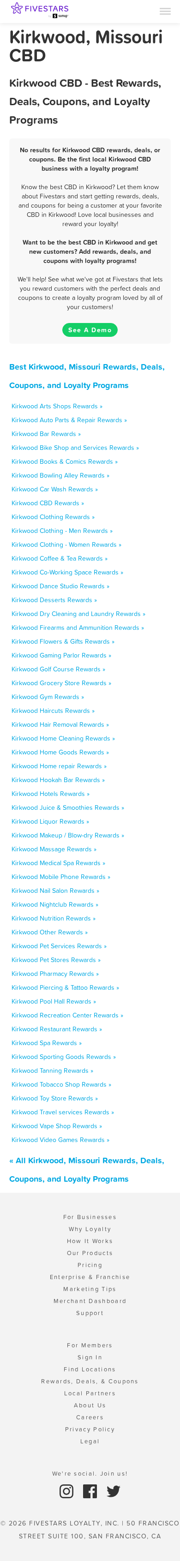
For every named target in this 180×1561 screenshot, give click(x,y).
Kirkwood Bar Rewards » (46, 433)
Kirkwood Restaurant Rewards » (57, 1029)
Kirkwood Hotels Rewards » (51, 793)
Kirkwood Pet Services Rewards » (59, 946)
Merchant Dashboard (90, 1301)
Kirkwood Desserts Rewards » (54, 599)
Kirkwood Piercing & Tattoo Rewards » (65, 987)
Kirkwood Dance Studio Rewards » (60, 586)
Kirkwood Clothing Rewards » (53, 516)
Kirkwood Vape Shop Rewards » (57, 1125)
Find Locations (90, 1369)
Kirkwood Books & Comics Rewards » (65, 461)
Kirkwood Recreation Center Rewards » (67, 1015)
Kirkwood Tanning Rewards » (52, 1070)
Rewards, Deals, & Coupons (90, 1381)
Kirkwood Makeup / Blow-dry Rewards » (68, 835)
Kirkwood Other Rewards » (50, 932)
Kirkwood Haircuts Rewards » (53, 710)
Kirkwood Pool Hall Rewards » (54, 1001)
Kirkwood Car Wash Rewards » (55, 489)
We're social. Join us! (90, 1473)
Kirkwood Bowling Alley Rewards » (60, 475)
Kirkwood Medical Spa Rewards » (58, 862)
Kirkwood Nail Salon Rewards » (55, 890)
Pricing (90, 1265)
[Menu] (165, 10)
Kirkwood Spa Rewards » (47, 1042)
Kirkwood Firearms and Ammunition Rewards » (78, 627)
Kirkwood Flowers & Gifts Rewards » (63, 641)
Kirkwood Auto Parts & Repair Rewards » (69, 420)
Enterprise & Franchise (90, 1277)
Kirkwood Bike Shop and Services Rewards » (75, 447)
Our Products (90, 1253)
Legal (90, 1441)
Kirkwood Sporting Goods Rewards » (64, 1056)
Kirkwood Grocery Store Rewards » (61, 683)
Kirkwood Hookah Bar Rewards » (58, 779)
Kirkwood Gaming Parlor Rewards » (61, 655)
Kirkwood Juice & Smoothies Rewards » (68, 807)
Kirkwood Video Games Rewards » (60, 1139)
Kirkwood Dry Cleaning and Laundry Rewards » (78, 613)
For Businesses (90, 1217)
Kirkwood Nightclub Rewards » (55, 904)
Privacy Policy (90, 1429)
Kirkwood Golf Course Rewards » (58, 669)
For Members (90, 1345)
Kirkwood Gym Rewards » (48, 696)
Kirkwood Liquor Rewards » (50, 821)
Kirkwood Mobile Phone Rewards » (61, 876)
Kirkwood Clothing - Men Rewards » (62, 530)
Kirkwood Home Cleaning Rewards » (63, 738)
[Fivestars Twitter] (113, 1490)
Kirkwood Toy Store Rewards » (55, 1098)
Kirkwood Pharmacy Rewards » (55, 973)
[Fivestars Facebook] (91, 1490)
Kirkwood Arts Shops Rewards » (57, 406)
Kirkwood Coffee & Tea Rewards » (60, 558)
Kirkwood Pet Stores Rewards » (56, 959)
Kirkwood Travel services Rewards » (63, 1112)
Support (90, 1313)
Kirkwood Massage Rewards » (54, 849)
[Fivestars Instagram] (67, 1490)
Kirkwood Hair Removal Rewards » (60, 724)
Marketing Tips (89, 1289)
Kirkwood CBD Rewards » (48, 503)
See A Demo (90, 330)
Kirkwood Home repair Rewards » (59, 766)
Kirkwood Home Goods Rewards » (60, 752)
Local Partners (90, 1393)
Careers (90, 1417)
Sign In (90, 1357)
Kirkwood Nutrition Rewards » (54, 918)
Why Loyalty (90, 1229)
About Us (90, 1405)
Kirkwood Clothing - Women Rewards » (66, 544)
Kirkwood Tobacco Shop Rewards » (61, 1084)
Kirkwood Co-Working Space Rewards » (67, 572)
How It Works (90, 1241)
